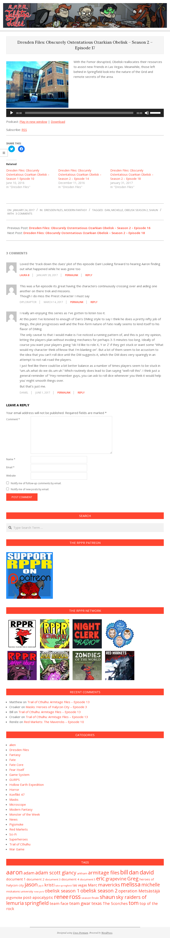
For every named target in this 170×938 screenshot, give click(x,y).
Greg (132, 878)
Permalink (71, 275)
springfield (37, 903)
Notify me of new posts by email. (30, 489)
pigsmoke (14, 897)
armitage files (103, 872)
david (147, 872)
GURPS (14, 779)
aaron (14, 872)
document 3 (53, 879)
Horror (14, 789)
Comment (13, 419)
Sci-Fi (13, 834)
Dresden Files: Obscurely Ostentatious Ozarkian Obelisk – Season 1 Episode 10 (27, 174)
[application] (85, 113)
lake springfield (63, 885)
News (13, 819)
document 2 (35, 879)
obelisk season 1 (62, 891)
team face (59, 903)
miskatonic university (19, 891)
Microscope (17, 804)
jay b (41, 885)
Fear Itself (16, 770)
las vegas (80, 885)
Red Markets (18, 829)
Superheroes (18, 839)
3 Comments (24, 213)
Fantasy (15, 755)
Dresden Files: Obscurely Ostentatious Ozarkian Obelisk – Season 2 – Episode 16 (90, 228)
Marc (92, 885)
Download (58, 122)
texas (96, 903)
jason (31, 884)
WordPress (106, 932)
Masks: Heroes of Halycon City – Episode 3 (56, 707)
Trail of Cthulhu (19, 844)
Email (10, 467)
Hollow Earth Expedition (26, 784)
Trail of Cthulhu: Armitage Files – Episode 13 (58, 702)
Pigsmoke (16, 824)
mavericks (109, 884)
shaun (153, 210)
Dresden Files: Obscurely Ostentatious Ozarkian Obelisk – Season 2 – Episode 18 (131, 174)
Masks (13, 799)
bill (124, 872)
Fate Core (16, 765)
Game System (19, 775)
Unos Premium (80, 932)
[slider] (156, 112)
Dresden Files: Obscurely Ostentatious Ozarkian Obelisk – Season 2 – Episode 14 (79, 174)
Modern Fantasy (75, 210)
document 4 (70, 879)
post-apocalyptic (38, 897)
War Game (16, 849)
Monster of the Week (24, 814)
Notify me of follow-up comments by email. (36, 483)
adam (28, 873)
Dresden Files (53, 210)
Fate (12, 760)
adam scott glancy (55, 872)
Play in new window (33, 122)
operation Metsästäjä (139, 891)
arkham (82, 873)
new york (39, 891)
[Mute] (147, 113)
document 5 (87, 879)
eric (100, 878)
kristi (49, 885)
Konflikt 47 (17, 794)
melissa (131, 884)
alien (12, 745)
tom (134, 903)
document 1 (16, 879)
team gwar (80, 903)
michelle (117, 210)
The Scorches (115, 903)
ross (75, 896)
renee (61, 897)
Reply (88, 275)
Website (11, 475)
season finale (90, 898)
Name (10, 459)
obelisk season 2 (136, 210)
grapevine (116, 879)
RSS (24, 130)
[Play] (12, 113)
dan (107, 210)
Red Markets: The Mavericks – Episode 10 (54, 722)
